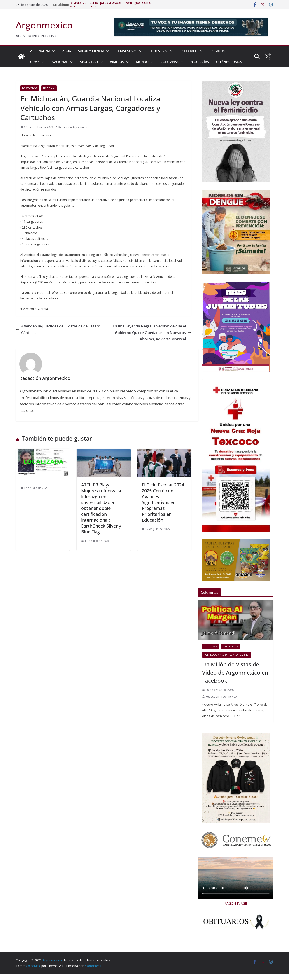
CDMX (35, 62)
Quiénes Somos (229, 62)
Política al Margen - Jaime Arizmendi (226, 654)
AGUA (66, 51)
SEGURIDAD (89, 62)
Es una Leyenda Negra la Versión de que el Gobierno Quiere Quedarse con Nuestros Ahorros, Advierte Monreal (149, 333)
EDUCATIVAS (158, 51)
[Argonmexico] (21, 56)
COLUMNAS (170, 62)
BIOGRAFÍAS (200, 62)
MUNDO (142, 62)
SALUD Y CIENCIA (91, 51)
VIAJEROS (117, 62)
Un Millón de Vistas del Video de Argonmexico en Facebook (235, 672)
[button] (52, 51)
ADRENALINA (40, 51)
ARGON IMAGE (236, 903)
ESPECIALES (189, 51)
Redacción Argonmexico (74, 127)
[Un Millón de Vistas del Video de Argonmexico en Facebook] (235, 620)
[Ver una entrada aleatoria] (267, 56)
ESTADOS (218, 51)
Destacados (29, 88)
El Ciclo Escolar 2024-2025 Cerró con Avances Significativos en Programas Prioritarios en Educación (163, 502)
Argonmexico (44, 25)
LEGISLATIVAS (126, 51)
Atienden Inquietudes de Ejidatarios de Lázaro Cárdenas (60, 329)
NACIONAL (60, 62)
